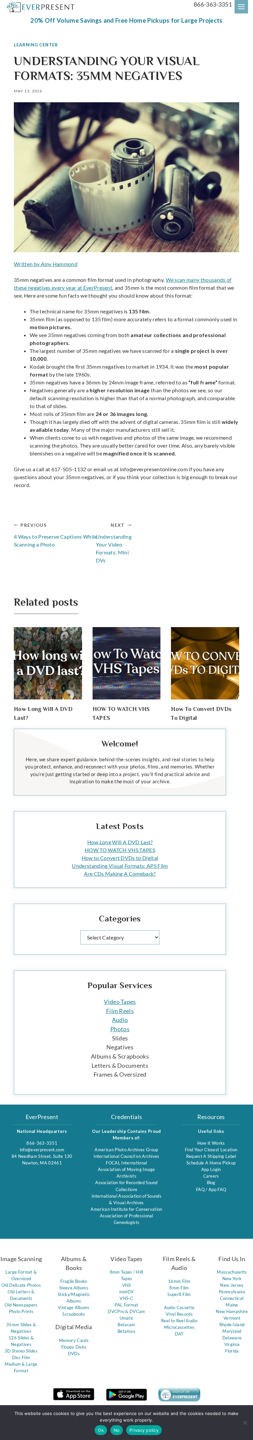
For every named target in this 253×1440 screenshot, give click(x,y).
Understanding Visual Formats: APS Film (120, 866)
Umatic (127, 1318)
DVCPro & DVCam (126, 1311)
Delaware (232, 1337)
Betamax (126, 1331)
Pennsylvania (232, 1291)
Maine (232, 1304)
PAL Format (126, 1304)
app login (211, 1169)
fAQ (201, 1189)
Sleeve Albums (73, 1287)
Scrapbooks (73, 1314)
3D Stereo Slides (21, 1351)
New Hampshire (232, 1311)
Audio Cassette (179, 1307)
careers (211, 1176)
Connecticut (232, 1298)
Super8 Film (179, 1294)
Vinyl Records (179, 1314)
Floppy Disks (74, 1347)
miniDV (126, 1291)
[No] (244, 1422)
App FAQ (217, 1189)
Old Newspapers (21, 1304)
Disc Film (21, 1357)
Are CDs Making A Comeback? (119, 873)
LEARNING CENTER (36, 44)
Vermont (231, 1318)
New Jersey (231, 1285)
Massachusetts (232, 1272)
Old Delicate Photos (21, 1285)
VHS (126, 1285)
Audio (120, 1019)
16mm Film (179, 1281)
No (117, 1430)
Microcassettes (179, 1327)
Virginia (232, 1344)
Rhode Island (232, 1324)
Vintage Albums (73, 1307)
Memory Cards (74, 1340)
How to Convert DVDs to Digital (120, 858)
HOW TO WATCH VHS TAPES (120, 850)
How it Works (211, 1143)
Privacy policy (143, 1430)
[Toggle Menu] (241, 6)
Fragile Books (73, 1281)
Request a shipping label (211, 1156)
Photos (119, 1029)
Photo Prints (21, 1311)
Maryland (231, 1331)
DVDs (74, 1353)
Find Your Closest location (211, 1149)
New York (232, 1278)
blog (211, 1182)
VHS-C (126, 1298)
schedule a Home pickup (211, 1162)
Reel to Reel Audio (179, 1320)
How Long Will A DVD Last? (120, 842)
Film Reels (120, 1010)
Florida (232, 1351)
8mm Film (179, 1287)
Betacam (126, 1324)
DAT (179, 1333)
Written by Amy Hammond (45, 264)
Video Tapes (120, 1001)
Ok (101, 1430)
